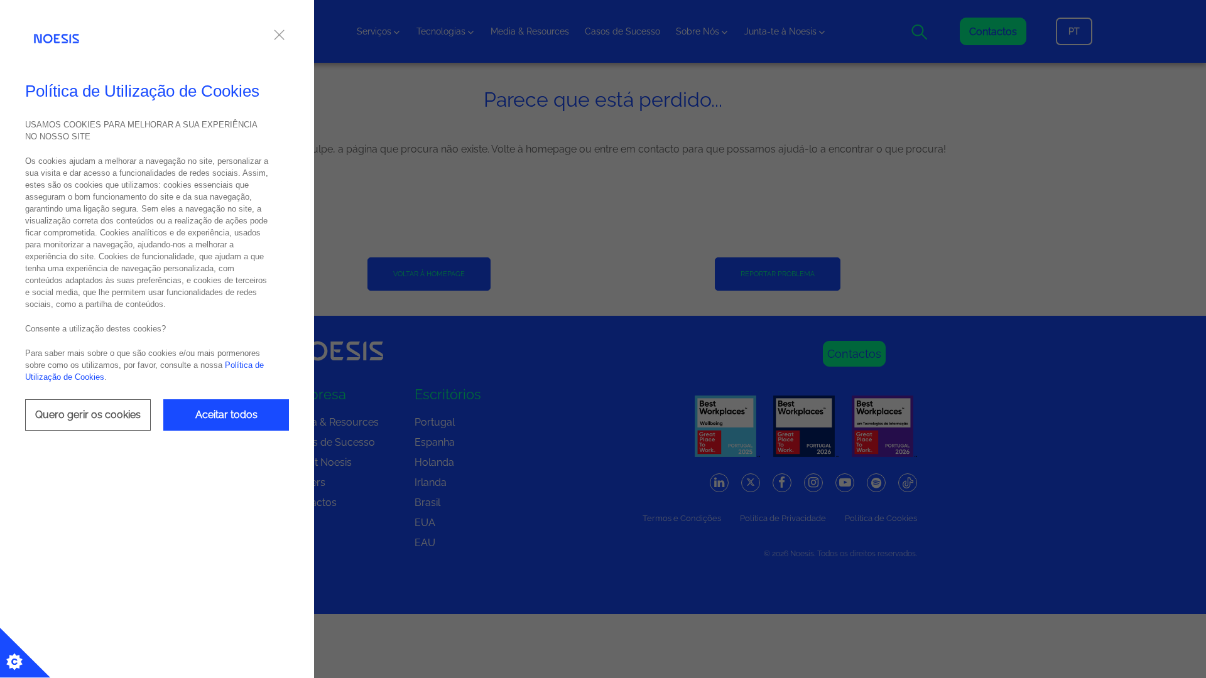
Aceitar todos (226, 415)
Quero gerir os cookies (88, 415)
